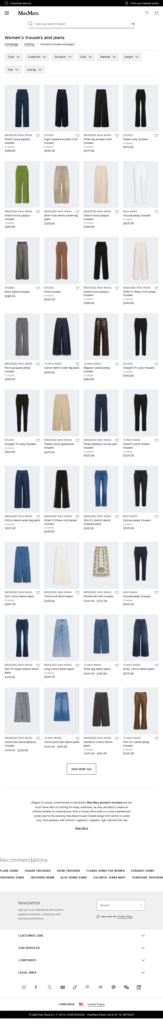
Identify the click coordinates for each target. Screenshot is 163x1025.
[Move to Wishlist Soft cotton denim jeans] (38, 593)
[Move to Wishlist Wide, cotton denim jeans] (156, 665)
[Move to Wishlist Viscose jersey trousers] (156, 212)
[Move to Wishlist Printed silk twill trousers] (117, 593)
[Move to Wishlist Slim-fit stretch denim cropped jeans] (117, 517)
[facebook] (37, 987)
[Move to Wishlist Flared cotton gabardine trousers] (77, 440)
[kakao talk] (113, 987)
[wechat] (126, 987)
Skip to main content (16, 2)
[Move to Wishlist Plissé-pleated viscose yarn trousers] (117, 440)
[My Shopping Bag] (156, 13)
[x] (50, 987)
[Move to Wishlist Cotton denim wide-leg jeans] (77, 364)
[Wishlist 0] (147, 13)
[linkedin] (139, 987)
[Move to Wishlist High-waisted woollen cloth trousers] (77, 136)
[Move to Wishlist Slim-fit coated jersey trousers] (156, 738)
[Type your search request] (132, 24)
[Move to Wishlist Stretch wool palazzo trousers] (38, 136)
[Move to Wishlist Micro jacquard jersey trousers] (38, 364)
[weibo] (100, 987)
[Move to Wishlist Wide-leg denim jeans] (117, 665)
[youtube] (62, 987)
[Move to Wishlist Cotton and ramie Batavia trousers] (38, 738)
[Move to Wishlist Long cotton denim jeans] (77, 665)
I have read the (116, 916)
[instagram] (24, 987)
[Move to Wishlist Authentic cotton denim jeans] (117, 738)
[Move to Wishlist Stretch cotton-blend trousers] (156, 440)
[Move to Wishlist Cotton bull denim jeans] (77, 593)
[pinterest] (88, 987)
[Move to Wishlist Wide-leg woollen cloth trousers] (117, 136)
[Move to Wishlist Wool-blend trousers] (38, 288)
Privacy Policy (125, 916)
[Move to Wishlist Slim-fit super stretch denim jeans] (38, 665)
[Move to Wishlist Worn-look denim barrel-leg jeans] (77, 212)
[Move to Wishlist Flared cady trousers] (156, 136)
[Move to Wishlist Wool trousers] (77, 288)
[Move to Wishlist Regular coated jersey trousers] (117, 364)
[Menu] (7, 12)
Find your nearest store (144, 3)
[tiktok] (75, 987)
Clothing (29, 44)
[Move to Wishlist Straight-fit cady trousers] (156, 364)
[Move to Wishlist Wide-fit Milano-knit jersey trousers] (156, 288)
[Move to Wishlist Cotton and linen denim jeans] (77, 738)
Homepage (11, 44)
